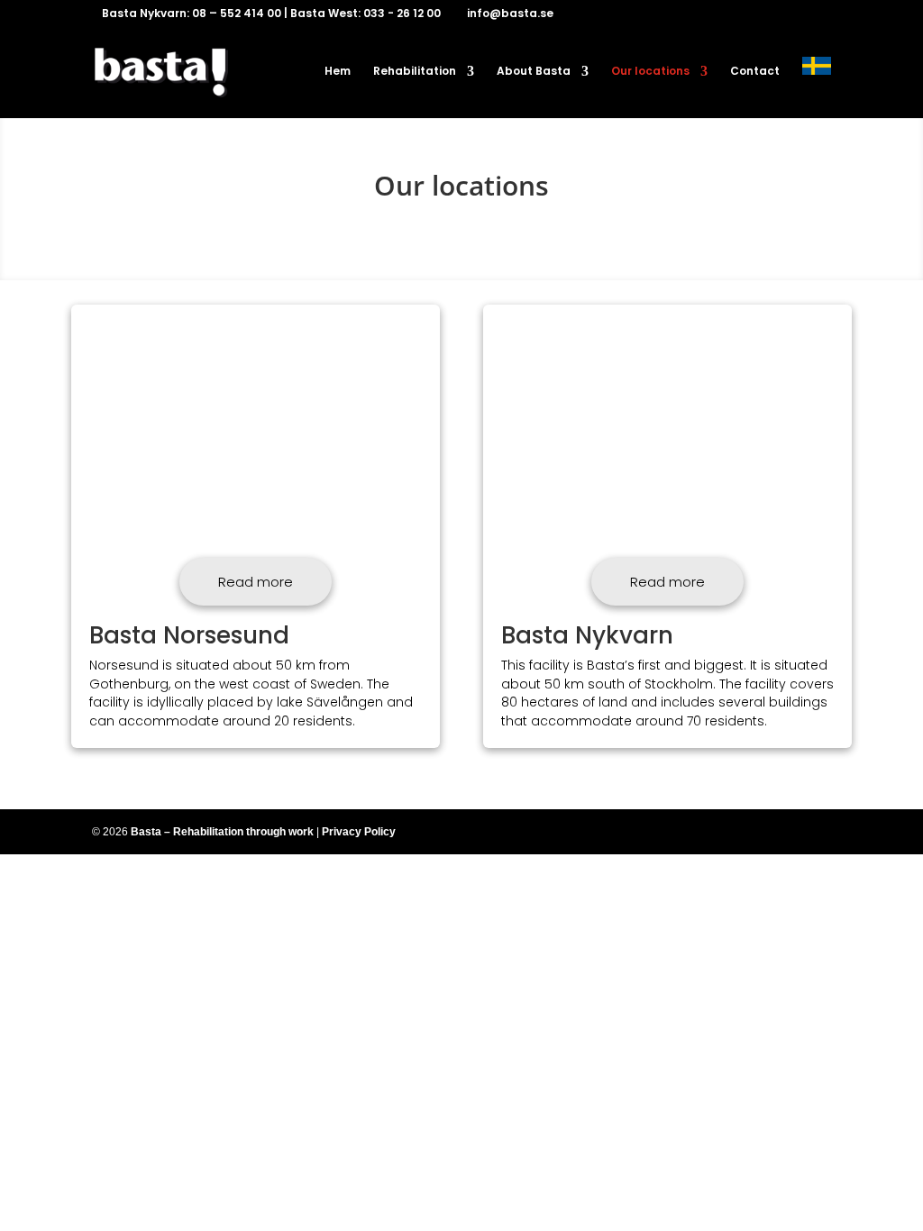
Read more (255, 581)
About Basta (534, 71)
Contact (755, 71)
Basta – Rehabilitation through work (223, 831)
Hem (337, 71)
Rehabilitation (414, 71)
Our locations (650, 71)
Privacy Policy (359, 831)
